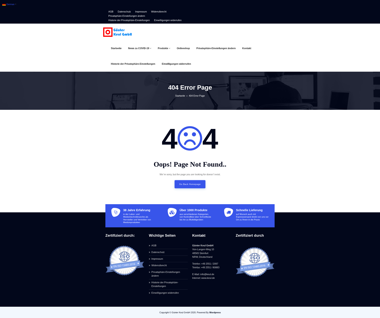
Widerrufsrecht (158, 11)
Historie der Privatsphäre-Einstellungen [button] (129, 20)
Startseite (116, 48)
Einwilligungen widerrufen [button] (168, 20)
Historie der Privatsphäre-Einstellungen (133, 64)
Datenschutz (124, 11)
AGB (110, 11)
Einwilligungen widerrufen (176, 64)
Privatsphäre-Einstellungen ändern (216, 48)
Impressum (141, 11)
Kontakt (246, 48)
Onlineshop (183, 48)
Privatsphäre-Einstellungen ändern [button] (126, 16)
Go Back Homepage (190, 184)
